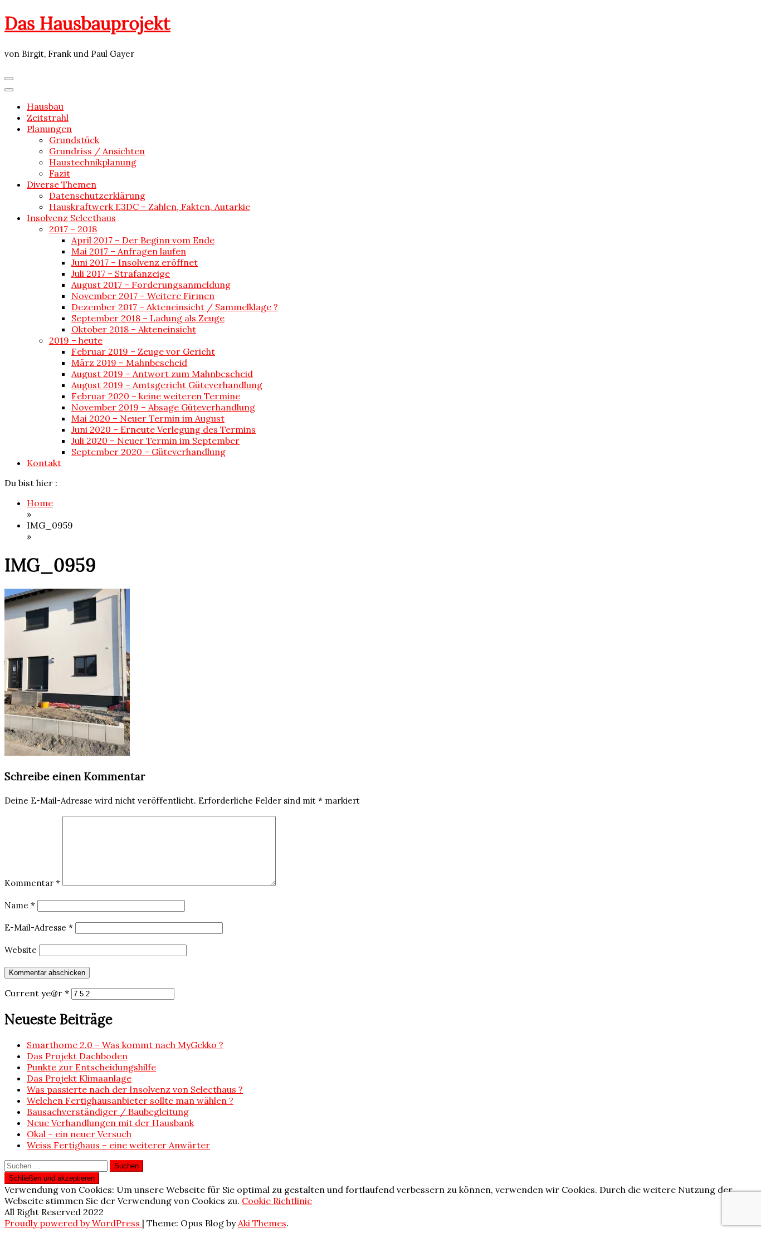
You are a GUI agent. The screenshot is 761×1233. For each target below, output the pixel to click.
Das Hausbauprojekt (87, 23)
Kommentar (32, 883)
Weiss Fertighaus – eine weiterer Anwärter (118, 1145)
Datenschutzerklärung (97, 195)
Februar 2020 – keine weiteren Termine (155, 396)
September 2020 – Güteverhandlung (148, 451)
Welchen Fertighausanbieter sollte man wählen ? (130, 1100)
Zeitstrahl (48, 117)
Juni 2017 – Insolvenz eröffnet (134, 262)
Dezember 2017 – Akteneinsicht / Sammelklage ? (174, 306)
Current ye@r (36, 993)
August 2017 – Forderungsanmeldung (151, 284)
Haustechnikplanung (92, 162)
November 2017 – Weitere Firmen (142, 295)
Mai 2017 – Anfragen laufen (128, 251)
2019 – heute (76, 340)
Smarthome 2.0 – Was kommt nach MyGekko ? (125, 1044)
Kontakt (44, 462)
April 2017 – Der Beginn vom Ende (142, 240)
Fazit (59, 173)
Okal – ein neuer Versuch (79, 1133)
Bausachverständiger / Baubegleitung (108, 1111)
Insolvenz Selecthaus (71, 217)
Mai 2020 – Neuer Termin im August (148, 418)
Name (19, 905)
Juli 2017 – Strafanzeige (120, 273)
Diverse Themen (61, 184)
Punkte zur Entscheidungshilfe (91, 1067)
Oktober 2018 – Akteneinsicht (133, 329)
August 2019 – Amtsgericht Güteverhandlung (166, 384)
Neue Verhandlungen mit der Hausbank (110, 1122)
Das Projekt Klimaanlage (79, 1078)
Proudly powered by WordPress (73, 1223)
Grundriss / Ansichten (97, 150)
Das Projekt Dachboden (77, 1055)
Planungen (49, 128)
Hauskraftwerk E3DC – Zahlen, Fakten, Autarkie (149, 206)
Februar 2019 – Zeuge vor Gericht (143, 351)
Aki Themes (262, 1223)
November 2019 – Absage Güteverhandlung (163, 407)
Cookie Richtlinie (277, 1200)
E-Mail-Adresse (38, 927)
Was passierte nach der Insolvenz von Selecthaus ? (135, 1089)
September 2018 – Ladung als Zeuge (148, 318)
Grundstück (74, 139)
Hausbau (45, 106)
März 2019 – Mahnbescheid (129, 362)
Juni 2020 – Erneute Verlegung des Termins (163, 429)
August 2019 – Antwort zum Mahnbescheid (162, 373)
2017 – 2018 (73, 228)
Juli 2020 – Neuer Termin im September (155, 440)
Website (20, 950)
